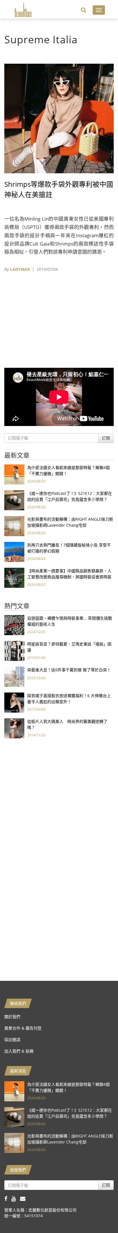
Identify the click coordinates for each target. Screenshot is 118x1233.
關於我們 (12, 1016)
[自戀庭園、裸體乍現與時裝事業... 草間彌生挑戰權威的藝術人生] (14, 624)
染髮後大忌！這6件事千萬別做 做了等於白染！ (69, 669)
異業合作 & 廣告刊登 (23, 1028)
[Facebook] (7, 1198)
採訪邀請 (12, 1039)
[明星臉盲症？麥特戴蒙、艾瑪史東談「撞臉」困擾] (14, 650)
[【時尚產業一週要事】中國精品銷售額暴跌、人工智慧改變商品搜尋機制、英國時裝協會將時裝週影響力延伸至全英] (14, 577)
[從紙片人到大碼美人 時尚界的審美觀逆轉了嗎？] (14, 728)
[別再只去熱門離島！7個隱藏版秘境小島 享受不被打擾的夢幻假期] (14, 551)
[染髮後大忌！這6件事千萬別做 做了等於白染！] (14, 676)
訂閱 (106, 438)
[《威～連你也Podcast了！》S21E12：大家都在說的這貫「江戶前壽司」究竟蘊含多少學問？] (14, 500)
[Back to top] (99, 1214)
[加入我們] (24, 1198)
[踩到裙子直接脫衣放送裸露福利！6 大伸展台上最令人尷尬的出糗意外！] (14, 702)
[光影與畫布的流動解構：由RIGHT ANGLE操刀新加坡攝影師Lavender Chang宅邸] (14, 525)
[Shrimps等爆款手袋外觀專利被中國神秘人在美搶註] (59, 118)
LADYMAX (20, 269)
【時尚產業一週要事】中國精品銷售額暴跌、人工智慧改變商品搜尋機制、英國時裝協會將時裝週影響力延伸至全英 (69, 577)
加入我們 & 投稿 (19, 1051)
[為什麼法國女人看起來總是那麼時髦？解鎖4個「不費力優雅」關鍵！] (14, 474)
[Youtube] (15, 1198)
